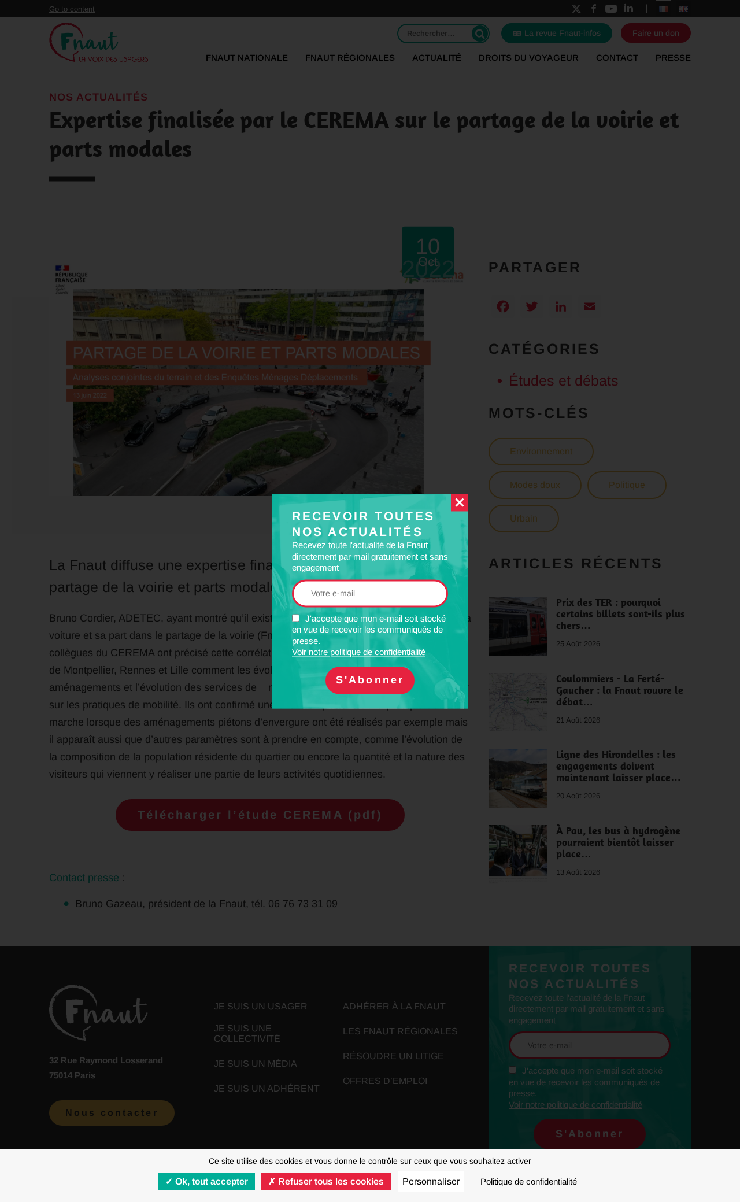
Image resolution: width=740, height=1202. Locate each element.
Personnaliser (431, 1181)
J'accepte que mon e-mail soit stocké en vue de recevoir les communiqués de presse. (369, 635)
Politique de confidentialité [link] (528, 1181)
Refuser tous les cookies (330, 1181)
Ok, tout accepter (210, 1181)
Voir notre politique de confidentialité (359, 652)
